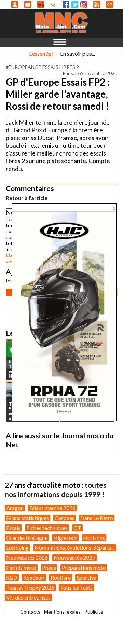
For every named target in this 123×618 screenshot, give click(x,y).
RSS (96, 4)
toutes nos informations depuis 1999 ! (56, 489)
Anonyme (14, 4)
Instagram (83, 4)
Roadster (34, 577)
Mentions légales (62, 612)
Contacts (30, 612)
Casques (64, 518)
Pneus (49, 567)
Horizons (94, 537)
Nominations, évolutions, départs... (74, 547)
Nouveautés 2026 (27, 557)
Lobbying (17, 547)
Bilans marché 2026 (52, 508)
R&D (11, 577)
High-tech (65, 537)
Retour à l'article (26, 198)
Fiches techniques (47, 527)
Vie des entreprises (28, 597)
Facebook (66, 4)
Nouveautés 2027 (74, 557)
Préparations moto (84, 567)
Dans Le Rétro (96, 518)
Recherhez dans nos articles (54, 4)
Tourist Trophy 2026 (30, 587)
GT (77, 527)
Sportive (86, 577)
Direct (109, 4)
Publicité (93, 612)
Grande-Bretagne (26, 537)
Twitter (74, 4)
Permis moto (21, 567)
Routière (61, 577)
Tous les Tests (76, 587)
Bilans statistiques (27, 518)
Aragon (15, 508)
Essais (13, 527)
